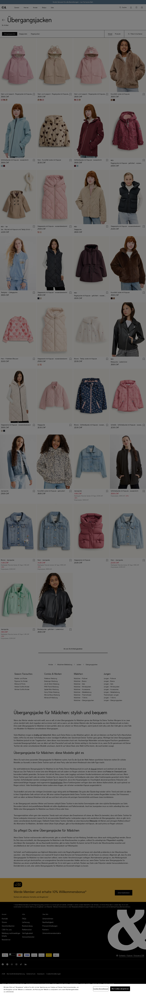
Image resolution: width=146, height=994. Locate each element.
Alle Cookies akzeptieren (120, 989)
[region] (73, 989)
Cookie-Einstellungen (100, 989)
